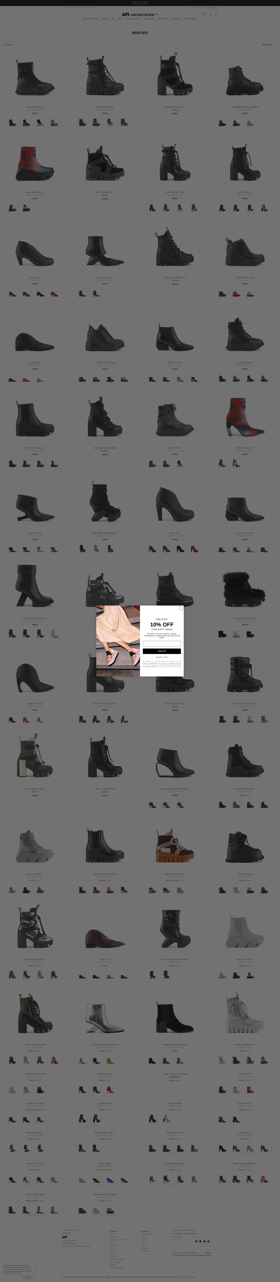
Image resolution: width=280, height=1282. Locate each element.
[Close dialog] (181, 608)
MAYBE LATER (162, 657)
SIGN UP (162, 651)
